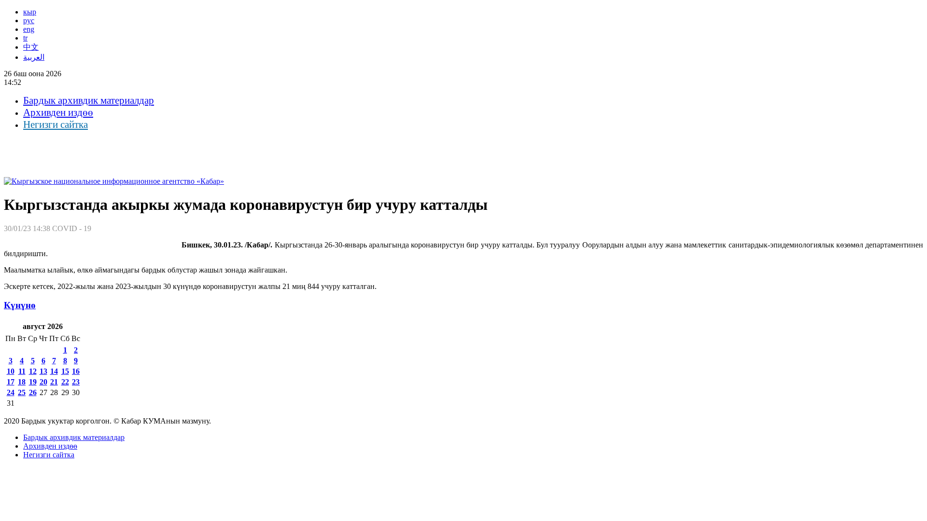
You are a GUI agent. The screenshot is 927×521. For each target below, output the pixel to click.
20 (43, 382)
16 (76, 371)
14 (54, 371)
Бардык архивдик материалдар (88, 100)
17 (10, 382)
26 (33, 392)
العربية (33, 57)
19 (33, 382)
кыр (29, 12)
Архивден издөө (58, 112)
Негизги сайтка (55, 124)
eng (28, 29)
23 (76, 382)
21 (54, 382)
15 (65, 371)
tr (25, 38)
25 (22, 392)
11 (22, 371)
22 (65, 382)
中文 (31, 47)
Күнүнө (20, 305)
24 (10, 392)
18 (22, 382)
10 (10, 371)
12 (33, 371)
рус (28, 20)
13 (43, 371)
